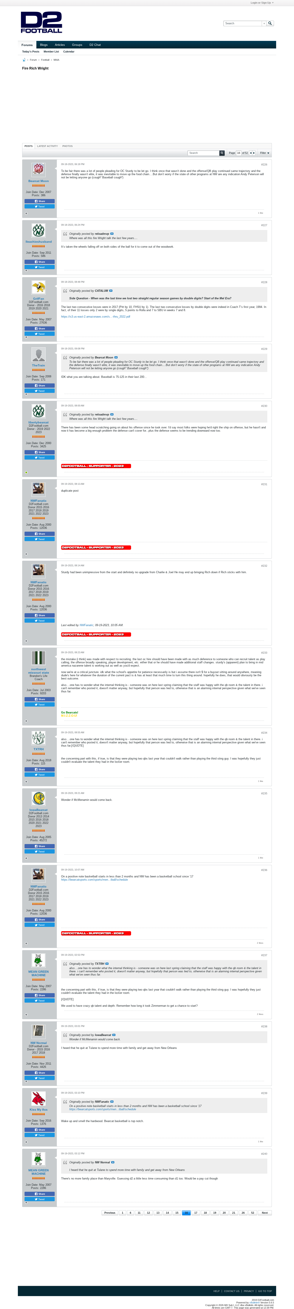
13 (157, 1212)
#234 (264, 732)
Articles (60, 44)
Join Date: (32, 192)
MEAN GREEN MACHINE (38, 973)
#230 (264, 406)
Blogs (44, 44)
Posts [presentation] (28, 146)
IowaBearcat (38, 810)
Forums (27, 45)
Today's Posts (30, 51)
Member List (51, 51)
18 (205, 1212)
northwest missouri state (38, 670)
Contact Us (231, 1291)
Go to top (265, 1291)
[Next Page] (253, 153)
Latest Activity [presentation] (47, 146)
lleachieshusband (39, 241)
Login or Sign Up (261, 2)
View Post (111, 234)
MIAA (56, 60)
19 (214, 1212)
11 (139, 1212)
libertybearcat (38, 422)
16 (186, 1212)
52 (252, 1212)
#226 (264, 164)
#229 (264, 348)
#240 (264, 1153)
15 (176, 1212)
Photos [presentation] (67, 146)
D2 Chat (95, 44)
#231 (264, 484)
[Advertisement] (147, 106)
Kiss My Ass (39, 1109)
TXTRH (39, 749)
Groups (77, 44)
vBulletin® (254, 1302)
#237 (264, 955)
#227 (264, 225)
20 (224, 1212)
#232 (264, 565)
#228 (264, 282)
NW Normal (39, 1043)
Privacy (249, 1291)
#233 (264, 652)
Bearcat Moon (38, 181)
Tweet (41, 206)
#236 (264, 870)
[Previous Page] (250, 153)
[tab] (28, 146)
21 (233, 1212)
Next (265, 1212)
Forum (33, 60)
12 (148, 1212)
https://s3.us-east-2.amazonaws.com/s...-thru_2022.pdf (95, 316)
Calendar (68, 51)
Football (45, 60)
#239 (264, 1093)
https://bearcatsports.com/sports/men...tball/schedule (94, 879)
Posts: (36, 195)
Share (41, 201)
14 (167, 1212)
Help (217, 1291)
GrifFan (38, 298)
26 (243, 1212)
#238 (264, 1026)
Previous (109, 1212)
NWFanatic (38, 500)
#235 (264, 793)
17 (195, 1212)
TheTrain (38, 365)
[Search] (270, 23)
